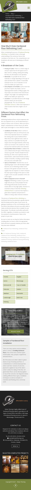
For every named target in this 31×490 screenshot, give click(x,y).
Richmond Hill (7, 285)
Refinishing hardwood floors (9, 241)
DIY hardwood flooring (9, 233)
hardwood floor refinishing (17, 198)
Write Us (15, 446)
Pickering (6, 302)
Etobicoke (6, 289)
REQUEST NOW (15, 331)
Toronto (6, 277)
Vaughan (19, 277)
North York (19, 297)
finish (17, 233)
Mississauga (20, 281)
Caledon (19, 289)
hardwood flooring (6, 239)
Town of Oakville (21, 285)
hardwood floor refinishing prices (19, 237)
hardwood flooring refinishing (20, 239)
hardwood (23, 233)
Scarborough (7, 297)
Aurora (5, 281)
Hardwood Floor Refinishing (10, 228)
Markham (6, 293)
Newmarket (20, 293)
